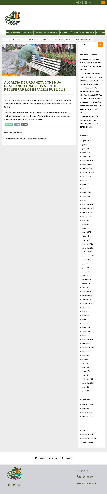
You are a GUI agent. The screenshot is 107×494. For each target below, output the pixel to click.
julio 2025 (85, 180)
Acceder (85, 430)
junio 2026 (85, 149)
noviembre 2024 (87, 208)
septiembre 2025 (88, 172)
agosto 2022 (86, 308)
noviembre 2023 (87, 248)
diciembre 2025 (87, 161)
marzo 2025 (86, 192)
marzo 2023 (86, 280)
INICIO (8, 32)
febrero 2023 (86, 284)
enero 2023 (86, 288)
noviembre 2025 (87, 165)
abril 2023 (85, 276)
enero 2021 (86, 375)
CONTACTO (101, 32)
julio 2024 (85, 220)
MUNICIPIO (16, 32)
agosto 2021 (86, 351)
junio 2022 (85, 315)
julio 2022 (85, 311)
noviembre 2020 (87, 383)
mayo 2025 (86, 184)
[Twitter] (80, 2)
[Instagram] (84, 2)
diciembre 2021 (87, 339)
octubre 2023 (87, 252)
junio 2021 (85, 359)
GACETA (91, 32)
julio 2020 (85, 387)
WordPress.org (87, 442)
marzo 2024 (86, 232)
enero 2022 (86, 335)
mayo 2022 (86, 319)
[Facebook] (77, 2)
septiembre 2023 (88, 256)
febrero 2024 (86, 236)
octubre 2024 (87, 212)
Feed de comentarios (89, 438)
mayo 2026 (86, 153)
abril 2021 (85, 363)
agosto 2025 (86, 176)
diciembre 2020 (87, 379)
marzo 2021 (86, 367)
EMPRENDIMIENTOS (51, 32)
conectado (23, 139)
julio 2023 (85, 264)
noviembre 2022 (87, 296)
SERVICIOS (28, 32)
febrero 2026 (86, 157)
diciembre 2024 (87, 204)
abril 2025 (85, 188)
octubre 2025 (87, 169)
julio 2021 (85, 355)
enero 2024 (86, 240)
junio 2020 (85, 391)
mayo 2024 (86, 228)
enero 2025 (86, 200)
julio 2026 (85, 145)
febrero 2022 (86, 331)
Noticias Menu (12, 40)
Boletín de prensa (88, 405)
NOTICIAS (39, 32)
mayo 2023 (86, 272)
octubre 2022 (87, 300)
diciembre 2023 (87, 244)
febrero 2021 (86, 371)
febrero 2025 (86, 196)
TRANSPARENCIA (78, 32)
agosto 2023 (86, 260)
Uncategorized (21, 40)
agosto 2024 (86, 216)
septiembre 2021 (88, 347)
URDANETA (65, 32)
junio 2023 (85, 268)
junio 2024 (85, 224)
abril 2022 (85, 323)
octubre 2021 (87, 343)
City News (85, 409)
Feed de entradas (88, 434)
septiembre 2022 (88, 304)
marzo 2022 (86, 327)
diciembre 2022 (87, 292)
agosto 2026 (86, 141)
